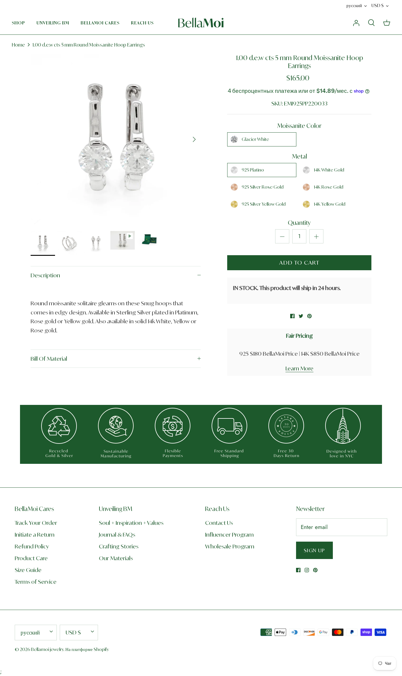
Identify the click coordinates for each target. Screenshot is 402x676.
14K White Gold (329, 170)
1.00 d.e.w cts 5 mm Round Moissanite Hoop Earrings (88, 45)
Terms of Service (36, 581)
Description (45, 275)
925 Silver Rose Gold (262, 187)
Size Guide (28, 569)
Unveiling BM (52, 22)
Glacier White (255, 139)
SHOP (18, 22)
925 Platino (253, 170)
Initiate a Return (34, 534)
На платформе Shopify (87, 649)
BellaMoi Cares (100, 22)
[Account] (356, 22)
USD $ (377, 5)
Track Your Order (36, 522)
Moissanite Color (299, 125)
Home (18, 45)
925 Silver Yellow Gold (263, 204)
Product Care (31, 558)
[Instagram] (307, 570)
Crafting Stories (118, 546)
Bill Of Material (49, 358)
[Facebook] (298, 570)
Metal (299, 156)
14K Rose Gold (328, 187)
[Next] (194, 139)
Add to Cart (299, 262)
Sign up (314, 550)
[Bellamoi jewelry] (201, 23)
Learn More (299, 368)
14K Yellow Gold (329, 204)
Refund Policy (32, 546)
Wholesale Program (229, 546)
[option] (116, 139)
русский (354, 5)
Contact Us (219, 522)
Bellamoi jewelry (47, 649)
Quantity (299, 222)
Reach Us (142, 22)
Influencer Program (229, 534)
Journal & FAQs (117, 534)
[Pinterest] (315, 570)
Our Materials (116, 558)
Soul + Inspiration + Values (131, 522)
